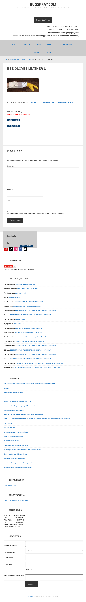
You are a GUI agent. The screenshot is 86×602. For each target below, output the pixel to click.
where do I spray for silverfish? (14, 410)
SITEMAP (30, 596)
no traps (6, 388)
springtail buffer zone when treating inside (17, 467)
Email (9, 200)
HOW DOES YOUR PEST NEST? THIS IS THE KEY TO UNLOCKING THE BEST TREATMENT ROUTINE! (37, 419)
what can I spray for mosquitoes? (15, 458)
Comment (11, 166)
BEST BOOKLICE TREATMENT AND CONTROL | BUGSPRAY (23, 414)
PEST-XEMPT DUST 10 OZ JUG (25, 284)
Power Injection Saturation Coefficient (16, 445)
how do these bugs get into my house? (16, 432)
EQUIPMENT (14, 59)
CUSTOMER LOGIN (10, 485)
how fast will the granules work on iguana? (18, 463)
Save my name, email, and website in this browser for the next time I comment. (36, 214)
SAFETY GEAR (27, 59)
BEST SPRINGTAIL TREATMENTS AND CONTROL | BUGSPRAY (35, 310)
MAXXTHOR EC (20, 319)
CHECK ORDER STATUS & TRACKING (16, 500)
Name (10, 190)
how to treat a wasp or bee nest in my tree (17, 401)
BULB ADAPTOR (9, 427)
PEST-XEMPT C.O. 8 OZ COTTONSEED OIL (29, 302)
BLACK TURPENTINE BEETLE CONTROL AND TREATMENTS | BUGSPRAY (39, 363)
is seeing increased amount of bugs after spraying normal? (23, 449)
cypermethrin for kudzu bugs (13, 392)
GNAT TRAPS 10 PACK (11, 441)
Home (5, 59)
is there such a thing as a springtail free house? (30, 337)
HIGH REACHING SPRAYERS (13, 436)
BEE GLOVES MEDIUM (40, 102)
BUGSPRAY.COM (43, 4)
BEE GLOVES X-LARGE (63, 102)
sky (5, 397)
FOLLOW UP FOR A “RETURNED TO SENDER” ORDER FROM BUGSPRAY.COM (29, 384)
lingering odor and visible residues (15, 454)
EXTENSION (8, 423)
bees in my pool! (20, 293)
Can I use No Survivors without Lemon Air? (29, 328)
